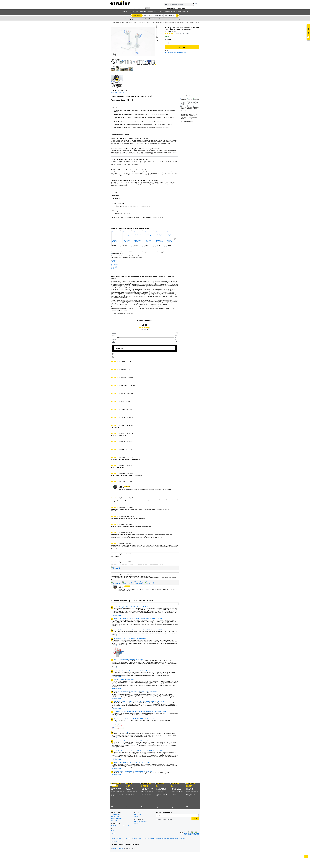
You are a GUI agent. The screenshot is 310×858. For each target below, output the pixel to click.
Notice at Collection (172, 838)
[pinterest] (189, 833)
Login (112, 831)
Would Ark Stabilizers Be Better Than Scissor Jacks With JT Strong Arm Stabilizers (135, 691)
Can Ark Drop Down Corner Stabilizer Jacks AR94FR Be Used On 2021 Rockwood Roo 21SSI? (138, 751)
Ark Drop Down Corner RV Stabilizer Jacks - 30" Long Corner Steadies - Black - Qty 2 (149, 241)
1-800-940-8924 (140, 8)
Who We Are (137, 814)
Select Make (158, 15)
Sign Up (113, 833)
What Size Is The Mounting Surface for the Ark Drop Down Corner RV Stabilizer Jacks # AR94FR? (140, 701)
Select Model (168, 15)
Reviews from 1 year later (121, 354)
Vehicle (150, 11)
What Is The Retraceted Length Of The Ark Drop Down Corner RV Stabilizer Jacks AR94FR (138, 630)
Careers (136, 816)
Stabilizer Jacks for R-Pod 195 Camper (124, 679)
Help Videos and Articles (140, 821)
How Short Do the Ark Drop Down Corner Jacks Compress (129, 732)
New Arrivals (183, 11)
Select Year (147, 15)
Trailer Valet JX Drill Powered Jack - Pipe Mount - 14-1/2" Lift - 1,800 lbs (137, 241)
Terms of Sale (182, 838)
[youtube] (197, 833)
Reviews (177, 33)
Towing (124, 11)
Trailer (143, 11)
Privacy (157, 819)
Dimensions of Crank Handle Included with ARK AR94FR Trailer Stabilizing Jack (134, 719)
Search (136, 823)
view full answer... (116, 635)
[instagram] (193, 833)
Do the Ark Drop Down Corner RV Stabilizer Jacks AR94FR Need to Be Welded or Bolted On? (138, 618)
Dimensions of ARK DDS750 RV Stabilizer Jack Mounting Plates (130, 638)
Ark (166, 25)
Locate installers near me (117, 92)
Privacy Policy (137, 838)
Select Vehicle (137, 15)
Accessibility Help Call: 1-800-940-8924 (122, 838)
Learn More (115, 315)
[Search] (166, 4)
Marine (167, 11)
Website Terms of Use (117, 841)
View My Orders (115, 814)
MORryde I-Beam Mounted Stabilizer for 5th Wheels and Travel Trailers (160, 241)
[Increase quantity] (174, 43)
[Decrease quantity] (166, 43)
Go (177, 15)
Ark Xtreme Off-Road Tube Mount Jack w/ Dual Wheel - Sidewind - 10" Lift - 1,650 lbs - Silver (116, 241)
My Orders (181, 8)
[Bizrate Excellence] (117, 848)
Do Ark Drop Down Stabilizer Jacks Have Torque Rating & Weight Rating (133, 740)
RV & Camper (158, 11)
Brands (174, 11)
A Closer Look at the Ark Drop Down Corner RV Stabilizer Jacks (115, 267)
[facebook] (185, 833)
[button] (174, 238)
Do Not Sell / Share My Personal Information (154, 838)
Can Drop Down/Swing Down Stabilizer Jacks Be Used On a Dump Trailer (133, 670)
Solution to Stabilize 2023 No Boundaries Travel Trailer (128, 659)
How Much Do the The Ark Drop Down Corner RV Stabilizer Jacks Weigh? (133, 771)
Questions (186, 33)
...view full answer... (116, 614)
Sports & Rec (134, 11)
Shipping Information (116, 818)
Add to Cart (182, 47)
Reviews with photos (120, 356)
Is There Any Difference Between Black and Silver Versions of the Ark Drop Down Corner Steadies (140, 711)
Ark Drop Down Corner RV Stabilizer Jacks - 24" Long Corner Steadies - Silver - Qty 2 (127, 241)
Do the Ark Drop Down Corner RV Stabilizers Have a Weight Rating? (132, 762)
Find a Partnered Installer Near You (120, 825)
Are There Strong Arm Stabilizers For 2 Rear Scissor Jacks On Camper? (133, 607)
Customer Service (170, 8)
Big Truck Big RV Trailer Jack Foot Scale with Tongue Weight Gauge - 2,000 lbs (171, 241)
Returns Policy (115, 816)
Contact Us (114, 820)
